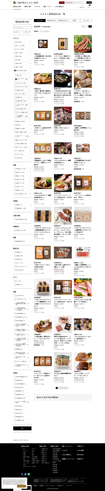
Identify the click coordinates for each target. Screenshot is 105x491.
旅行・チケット (22, 147)
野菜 (19, 56)
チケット (19, 262)
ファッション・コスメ (22, 136)
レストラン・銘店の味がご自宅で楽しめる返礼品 (22, 344)
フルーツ (20, 49)
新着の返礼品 (20, 241)
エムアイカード (72, 479)
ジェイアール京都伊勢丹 (22, 402)
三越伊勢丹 (20, 420)
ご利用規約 (41, 485)
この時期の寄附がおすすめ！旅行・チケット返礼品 (22, 309)
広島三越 (19, 406)
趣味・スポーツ (22, 140)
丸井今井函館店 (21, 383)
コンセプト (65, 450)
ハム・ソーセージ (22, 79)
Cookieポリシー (60, 485)
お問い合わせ (80, 454)
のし (19, 281)
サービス (20, 154)
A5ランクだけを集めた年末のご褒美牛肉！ (22, 325)
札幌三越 (19, 380)
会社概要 (35, 485)
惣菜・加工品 (21, 70)
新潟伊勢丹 (20, 391)
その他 (19, 157)
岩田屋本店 (20, 416)
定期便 (19, 204)
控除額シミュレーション (68, 458)
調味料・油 (20, 128)
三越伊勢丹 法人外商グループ (56, 481)
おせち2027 (20, 295)
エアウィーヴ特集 (22, 361)
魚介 (19, 52)
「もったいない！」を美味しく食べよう (22, 334)
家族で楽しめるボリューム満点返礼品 (22, 353)
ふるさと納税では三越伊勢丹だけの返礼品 (22, 303)
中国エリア (20, 186)
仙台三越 (20, 387)
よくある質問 (80, 450)
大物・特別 (20, 270)
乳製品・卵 (20, 121)
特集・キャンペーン (67, 446)
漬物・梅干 (21, 100)
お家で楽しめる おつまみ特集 (22, 365)
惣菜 (20, 90)
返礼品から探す (17, 6)
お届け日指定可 (22, 219)
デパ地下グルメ (21, 299)
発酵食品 (19, 349)
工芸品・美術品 (22, 143)
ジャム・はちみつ (22, 105)
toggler (30, 42)
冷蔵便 (19, 255)
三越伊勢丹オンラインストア (40, 479)
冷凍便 (19, 259)
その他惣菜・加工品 (22, 116)
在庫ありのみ (21, 230)
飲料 (19, 63)
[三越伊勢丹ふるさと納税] (25, 2)
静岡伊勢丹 (20, 394)
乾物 (20, 97)
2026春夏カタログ (22, 317)
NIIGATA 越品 (20, 320)
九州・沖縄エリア (22, 193)
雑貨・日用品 (21, 132)
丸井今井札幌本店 (22, 376)
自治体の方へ (80, 458)
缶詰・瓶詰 (21, 108)
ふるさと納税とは (59, 6)
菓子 (19, 67)
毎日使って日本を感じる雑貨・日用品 (22, 330)
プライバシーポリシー (50, 485)
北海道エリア (21, 168)
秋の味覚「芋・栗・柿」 (22, 357)
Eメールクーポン (21, 266)
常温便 (19, 252)
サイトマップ (69, 485)
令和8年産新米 (21, 313)
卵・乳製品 (34, 456)
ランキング (37, 6)
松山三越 (19, 413)
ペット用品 (20, 150)
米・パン (20, 45)
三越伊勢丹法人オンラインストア (74, 481)
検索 (22, 428)
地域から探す (27, 6)
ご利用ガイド (80, 446)
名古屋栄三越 (21, 398)
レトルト (21, 93)
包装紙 (19, 284)
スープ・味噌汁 (22, 112)
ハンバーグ (21, 83)
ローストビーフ (22, 86)
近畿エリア (20, 183)
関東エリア (20, 176)
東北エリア (20, 172)
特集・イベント (47, 6)
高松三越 (19, 409)
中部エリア (20, 179)
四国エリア (20, 190)
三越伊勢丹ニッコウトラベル (40, 481)
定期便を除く (21, 208)
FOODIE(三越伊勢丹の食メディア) (58, 479)
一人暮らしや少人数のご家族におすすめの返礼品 (22, 339)
